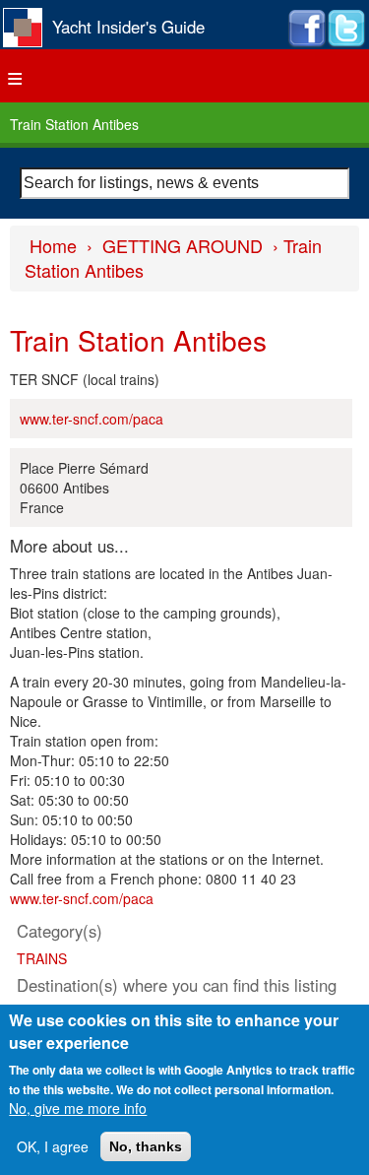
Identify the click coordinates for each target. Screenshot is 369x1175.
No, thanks (145, 1146)
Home (53, 245)
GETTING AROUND (182, 245)
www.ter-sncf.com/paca (91, 418)
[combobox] (184, 183)
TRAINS (42, 958)
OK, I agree (53, 1146)
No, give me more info (78, 1108)
